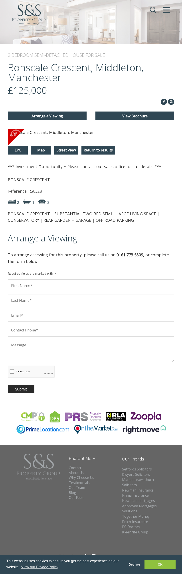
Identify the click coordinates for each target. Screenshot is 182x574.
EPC (18, 150)
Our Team (77, 487)
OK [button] (160, 564)
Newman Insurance (138, 490)
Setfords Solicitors (137, 469)
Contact (75, 468)
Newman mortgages (138, 500)
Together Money (136, 516)
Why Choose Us (81, 477)
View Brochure (135, 115)
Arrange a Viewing (47, 115)
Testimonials (79, 482)
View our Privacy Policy (39, 567)
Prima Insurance (135, 495)
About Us (76, 472)
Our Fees (76, 497)
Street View (66, 150)
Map (41, 150)
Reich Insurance (135, 521)
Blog (72, 492)
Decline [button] (134, 564)
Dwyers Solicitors (136, 474)
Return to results (98, 150)
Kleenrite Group (135, 532)
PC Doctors (131, 527)
